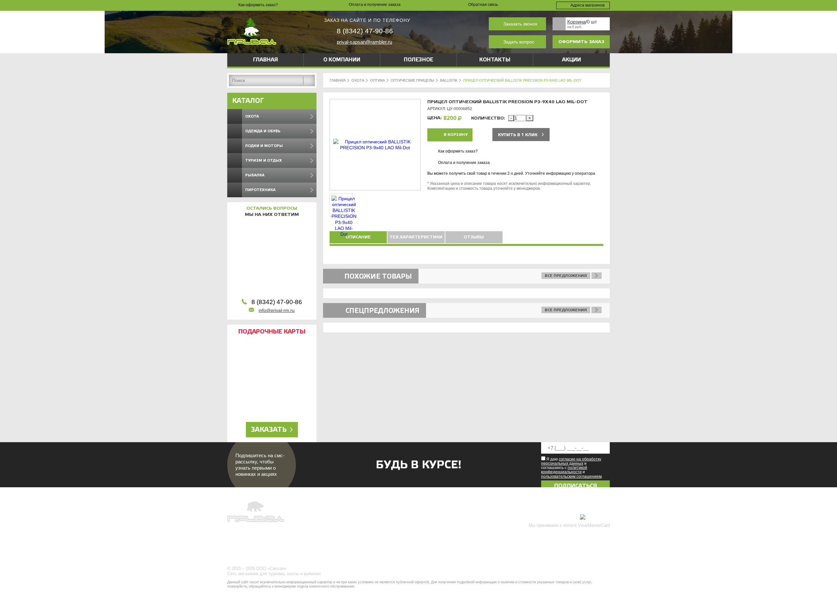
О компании (341, 60)
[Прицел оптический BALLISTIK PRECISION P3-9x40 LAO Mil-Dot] (375, 147)
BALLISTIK (448, 80)
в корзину (456, 135)
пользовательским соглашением (571, 476)
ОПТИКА (377, 80)
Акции (571, 60)
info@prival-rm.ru (277, 310)
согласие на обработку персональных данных (571, 461)
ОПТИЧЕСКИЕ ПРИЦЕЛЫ (412, 80)
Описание (358, 237)
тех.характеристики (415, 237)
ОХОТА (357, 80)
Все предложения (566, 275)
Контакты (494, 60)
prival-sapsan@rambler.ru (364, 42)
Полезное (418, 60)
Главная (265, 60)
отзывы (474, 237)
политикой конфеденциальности (564, 469)
